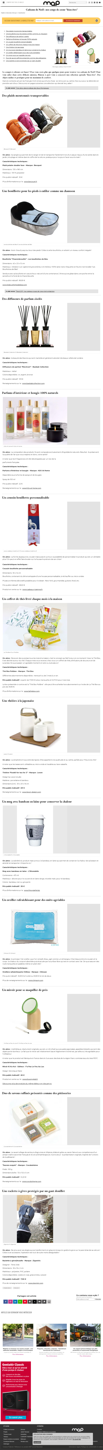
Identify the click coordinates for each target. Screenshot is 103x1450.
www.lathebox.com (32, 691)
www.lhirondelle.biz (32, 890)
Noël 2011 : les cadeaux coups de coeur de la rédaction (35, 291)
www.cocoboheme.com (31, 1181)
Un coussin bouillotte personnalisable (19, 42)
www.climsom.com (35, 980)
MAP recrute (32, 1447)
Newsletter (39, 1447)
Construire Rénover (9, 1441)
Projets (5, 1432)
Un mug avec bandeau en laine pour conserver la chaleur (26, 50)
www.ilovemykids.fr (30, 1079)
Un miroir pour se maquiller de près (18, 55)
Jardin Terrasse (25, 1432)
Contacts (39, 1429)
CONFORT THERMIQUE (27, 1436)
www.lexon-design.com (31, 792)
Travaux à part (7, 1434)
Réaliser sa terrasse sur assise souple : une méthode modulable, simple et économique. (18, 1349)
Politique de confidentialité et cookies (92, 1447)
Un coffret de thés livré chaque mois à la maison (23, 45)
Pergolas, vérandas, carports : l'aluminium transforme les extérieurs (51, 1349)
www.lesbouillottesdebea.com (15, 285)
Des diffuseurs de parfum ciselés (17, 36)
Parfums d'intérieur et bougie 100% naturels (21, 39)
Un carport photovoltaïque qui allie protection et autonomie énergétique (85, 1349)
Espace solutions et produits (11, 1439)
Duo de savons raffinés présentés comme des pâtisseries (26, 58)
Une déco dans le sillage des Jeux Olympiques (32, 88)
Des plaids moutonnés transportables (19, 31)
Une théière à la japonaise (15, 47)
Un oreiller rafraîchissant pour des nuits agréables (23, 53)
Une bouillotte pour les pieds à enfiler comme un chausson (26, 34)
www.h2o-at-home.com (31, 488)
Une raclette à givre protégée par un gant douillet (23, 61)
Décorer (16, 1288)
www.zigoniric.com (35, 1283)
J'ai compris (37, 1442)
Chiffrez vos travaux (9, 1429)
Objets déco (7, 1288)
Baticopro (23, 1439)
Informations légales (75, 1447)
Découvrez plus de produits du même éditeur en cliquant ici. (27, 1084)
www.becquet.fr (30, 182)
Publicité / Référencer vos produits (46, 1432)
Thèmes (6, 1436)
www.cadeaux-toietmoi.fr (32, 589)
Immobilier (23, 1434)
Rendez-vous (24, 1441)
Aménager (6, 1444)
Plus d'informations (18, 1354)
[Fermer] (96, 20)
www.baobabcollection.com (33, 383)
